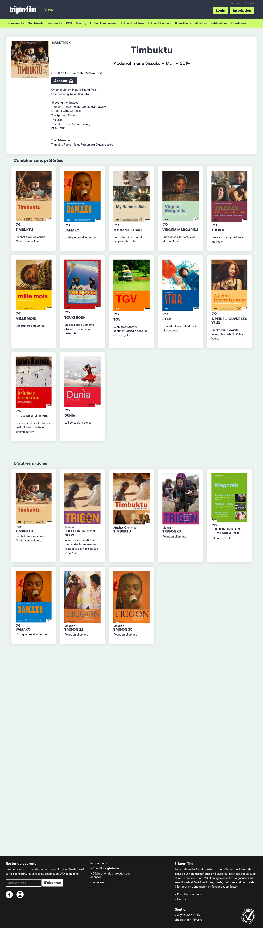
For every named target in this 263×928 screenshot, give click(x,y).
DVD (69, 23)
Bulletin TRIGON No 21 (79, 533)
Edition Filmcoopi (159, 23)
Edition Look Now (132, 23)
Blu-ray (81, 23)
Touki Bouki (75, 318)
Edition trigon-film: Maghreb (226, 531)
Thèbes (217, 230)
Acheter (61, 81)
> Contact (181, 899)
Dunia (69, 415)
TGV (117, 319)
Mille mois (26, 319)
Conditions (238, 23)
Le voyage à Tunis (32, 416)
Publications (219, 23)
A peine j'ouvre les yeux (229, 321)
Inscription (242, 10)
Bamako (71, 230)
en (238, 3)
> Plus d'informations (188, 894)
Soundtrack (183, 23)
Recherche (55, 23)
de (231, 3)
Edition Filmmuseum (103, 23)
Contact (249, 3)
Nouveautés (16, 23)
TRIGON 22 (73, 629)
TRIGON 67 (171, 531)
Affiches (201, 23)
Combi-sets (35, 23)
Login (220, 10)
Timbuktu (24, 230)
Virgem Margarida (180, 230)
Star (166, 319)
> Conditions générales (104, 868)
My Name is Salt (128, 230)
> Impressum (98, 882)
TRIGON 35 (122, 629)
